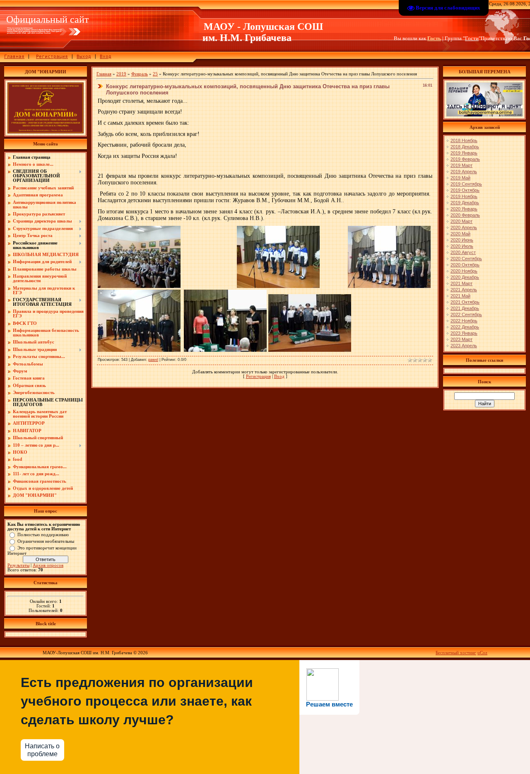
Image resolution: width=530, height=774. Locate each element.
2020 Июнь (461, 239)
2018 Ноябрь (463, 140)
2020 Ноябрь (463, 270)
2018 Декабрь (464, 146)
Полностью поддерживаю (43, 534)
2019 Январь (463, 152)
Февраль (139, 74)
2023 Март (461, 339)
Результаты (18, 565)
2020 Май (460, 233)
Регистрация (52, 56)
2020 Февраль (465, 215)
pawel (153, 360)
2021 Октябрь (464, 302)
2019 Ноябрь (463, 196)
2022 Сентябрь (466, 314)
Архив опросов (48, 565)
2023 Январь (463, 333)
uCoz (482, 653)
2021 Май (460, 295)
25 (155, 74)
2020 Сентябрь (466, 258)
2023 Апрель (463, 345)
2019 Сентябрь (466, 183)
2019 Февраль (465, 159)
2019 (121, 74)
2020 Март (461, 221)
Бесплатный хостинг (456, 653)
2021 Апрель (463, 289)
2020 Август (463, 252)
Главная (14, 56)
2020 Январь (463, 208)
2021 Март (461, 283)
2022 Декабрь (464, 326)
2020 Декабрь (464, 277)
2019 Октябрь (464, 190)
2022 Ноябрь (463, 320)
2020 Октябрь (464, 264)
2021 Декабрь (464, 308)
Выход (84, 56)
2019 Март (461, 165)
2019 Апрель (463, 171)
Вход (105, 56)
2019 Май (460, 177)
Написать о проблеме (42, 750)
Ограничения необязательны (45, 541)
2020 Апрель (463, 227)
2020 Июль (461, 246)
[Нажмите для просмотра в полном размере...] (139, 286)
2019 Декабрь (464, 202)
